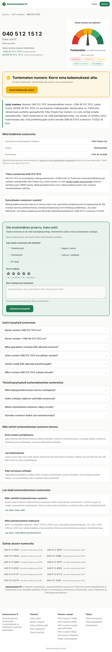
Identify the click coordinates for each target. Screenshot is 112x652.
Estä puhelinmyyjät (39, 625)
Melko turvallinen (81, 64)
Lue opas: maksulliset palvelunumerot (23, 532)
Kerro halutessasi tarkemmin (19, 283)
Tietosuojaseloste (93, 622)
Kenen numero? (37, 622)
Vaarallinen (75, 59)
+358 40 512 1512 (12, 51)
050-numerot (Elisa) (67, 631)
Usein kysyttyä (37, 632)
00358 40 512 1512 (12, 54)
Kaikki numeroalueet (67, 638)
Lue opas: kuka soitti (15, 510)
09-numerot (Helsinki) (68, 635)
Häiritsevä (88, 59)
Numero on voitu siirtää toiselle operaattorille (57, 160)
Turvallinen (97, 64)
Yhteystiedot (91, 625)
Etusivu (5, 14)
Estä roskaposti (37, 629)
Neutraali (101, 59)
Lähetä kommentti (20, 308)
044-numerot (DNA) (67, 622)
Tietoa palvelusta (93, 618)
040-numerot (18, 14)
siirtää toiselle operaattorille (79, 181)
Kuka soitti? (35, 618)
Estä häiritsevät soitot (22, 89)
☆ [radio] (8, 273)
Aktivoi (104, 4)
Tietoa (94, 4)
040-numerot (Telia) (67, 618)
